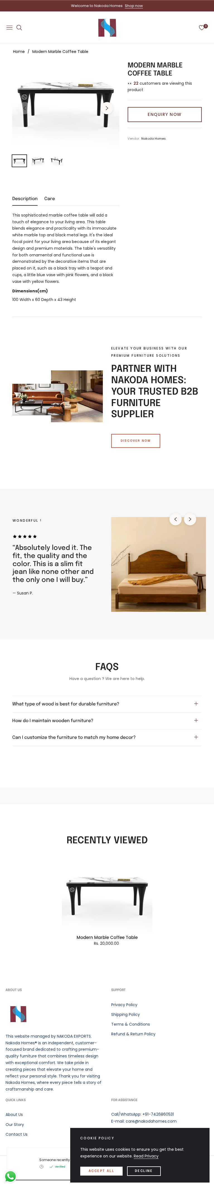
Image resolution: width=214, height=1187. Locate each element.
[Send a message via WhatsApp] (10, 1176)
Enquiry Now (165, 114)
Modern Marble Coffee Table (107, 937)
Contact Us (17, 1134)
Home (19, 51)
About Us (14, 1114)
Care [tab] (49, 198)
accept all (101, 1171)
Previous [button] (24, 108)
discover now (136, 441)
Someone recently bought (61, 1160)
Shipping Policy (125, 1014)
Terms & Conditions (130, 1024)
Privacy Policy (124, 1005)
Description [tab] (25, 198)
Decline (144, 1171)
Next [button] (107, 108)
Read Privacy (146, 1156)
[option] (65, 105)
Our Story (15, 1124)
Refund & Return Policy (133, 1034)
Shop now (134, 5)
